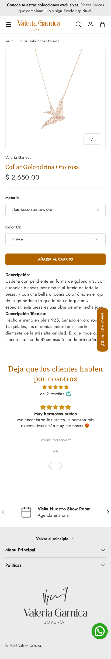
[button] (102, 25)
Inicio (9, 41)
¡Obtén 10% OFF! (102, 329)
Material (12, 197)
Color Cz (13, 227)
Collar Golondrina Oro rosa (39, 41)
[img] (55, 387)
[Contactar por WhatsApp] (100, 631)
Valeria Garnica (18, 157)
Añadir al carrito (55, 259)
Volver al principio (53, 538)
